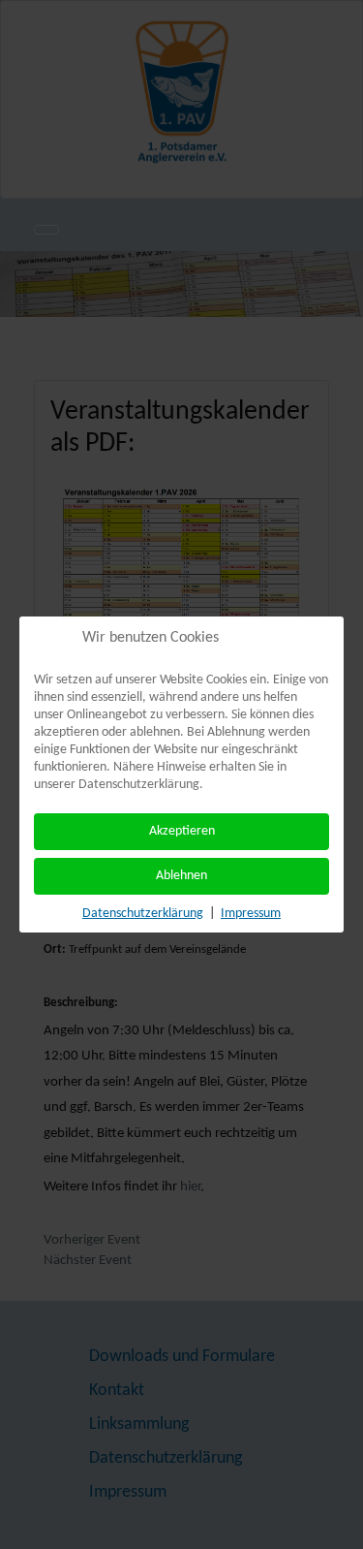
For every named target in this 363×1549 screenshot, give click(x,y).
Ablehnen (181, 876)
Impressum (251, 913)
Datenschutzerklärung (142, 913)
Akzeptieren (182, 831)
